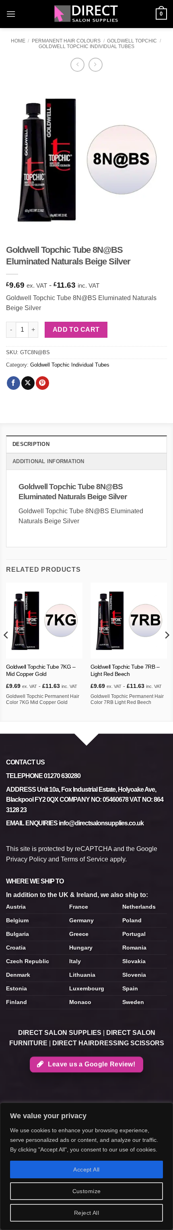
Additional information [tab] (48, 461)
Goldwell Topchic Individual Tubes (86, 46)
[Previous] (6, 651)
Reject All (86, 1213)
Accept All (86, 1169)
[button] (11, 14)
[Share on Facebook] (13, 383)
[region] (86, 1166)
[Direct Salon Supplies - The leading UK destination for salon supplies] (86, 14)
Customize (86, 1191)
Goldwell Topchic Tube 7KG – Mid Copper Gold (41, 670)
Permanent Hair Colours (66, 41)
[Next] (166, 651)
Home (18, 41)
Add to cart (76, 329)
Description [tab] (30, 444)
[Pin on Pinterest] (42, 383)
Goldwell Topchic (132, 41)
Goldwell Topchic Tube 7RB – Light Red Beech (125, 670)
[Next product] (77, 65)
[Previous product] (96, 65)
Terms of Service (84, 859)
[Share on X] (28, 383)
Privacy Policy (26, 859)
